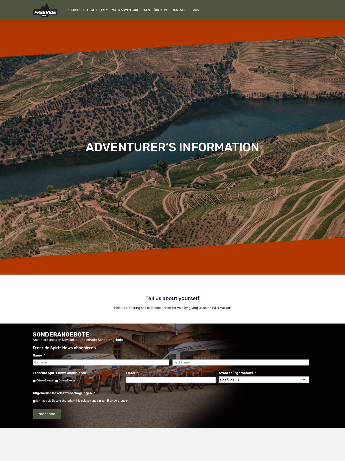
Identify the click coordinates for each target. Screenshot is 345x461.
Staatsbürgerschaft (238, 373)
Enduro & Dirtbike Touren (87, 10)
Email (132, 373)
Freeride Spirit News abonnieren (59, 373)
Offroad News (45, 380)
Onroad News (67, 380)
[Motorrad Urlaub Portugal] (45, 10)
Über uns (161, 10)
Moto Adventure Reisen (131, 10)
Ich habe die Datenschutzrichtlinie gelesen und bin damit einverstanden (82, 400)
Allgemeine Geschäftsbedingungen (64, 393)
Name (39, 355)
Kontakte (179, 10)
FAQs (195, 10)
